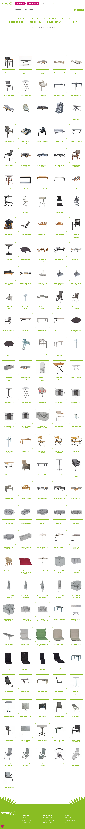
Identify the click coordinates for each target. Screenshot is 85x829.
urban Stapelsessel (59, 716)
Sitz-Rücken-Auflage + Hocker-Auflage (59, 211)
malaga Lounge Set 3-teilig (9, 283)
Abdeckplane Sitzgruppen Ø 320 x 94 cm (42, 621)
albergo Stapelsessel (9, 95)
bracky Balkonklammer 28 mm (9, 452)
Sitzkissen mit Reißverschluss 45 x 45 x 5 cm (25, 572)
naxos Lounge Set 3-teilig (25, 165)
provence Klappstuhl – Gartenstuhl (26, 211)
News (26, 9)
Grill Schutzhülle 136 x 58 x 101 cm (76, 403)
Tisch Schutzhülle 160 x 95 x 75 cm (76, 571)
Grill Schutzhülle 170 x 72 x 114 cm (26, 427)
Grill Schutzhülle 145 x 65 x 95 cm (9, 427)
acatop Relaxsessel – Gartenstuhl (42, 764)
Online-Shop (19, 3)
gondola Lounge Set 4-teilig (42, 307)
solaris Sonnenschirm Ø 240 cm (76, 331)
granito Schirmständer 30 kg (59, 283)
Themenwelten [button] (26, 7)
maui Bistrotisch (9, 188)
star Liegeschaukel (59, 764)
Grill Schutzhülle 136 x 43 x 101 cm (59, 403)
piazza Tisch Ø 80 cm (42, 740)
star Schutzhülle (42, 716)
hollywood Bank (59, 141)
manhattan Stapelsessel (76, 475)
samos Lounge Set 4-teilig (59, 165)
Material (54, 7)
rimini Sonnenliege (9, 644)
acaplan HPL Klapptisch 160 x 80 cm (25, 72)
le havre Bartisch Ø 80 (26, 402)
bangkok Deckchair (76, 188)
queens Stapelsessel (9, 141)
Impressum (67, 814)
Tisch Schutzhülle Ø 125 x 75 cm (59, 571)
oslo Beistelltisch (25, 188)
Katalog (42, 7)
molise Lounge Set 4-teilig (25, 142)
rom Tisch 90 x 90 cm (76, 95)
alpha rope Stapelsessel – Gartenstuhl (8, 331)
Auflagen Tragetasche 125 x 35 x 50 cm (26, 547)
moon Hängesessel (76, 211)
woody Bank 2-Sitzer (59, 234)
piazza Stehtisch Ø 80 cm (9, 403)
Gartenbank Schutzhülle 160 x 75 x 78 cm (8, 620)
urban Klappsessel (76, 716)
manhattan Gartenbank (42, 118)
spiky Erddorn (76, 354)
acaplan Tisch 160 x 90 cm (59, 741)
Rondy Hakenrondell (76, 426)
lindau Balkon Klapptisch (59, 378)
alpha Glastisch (25, 330)
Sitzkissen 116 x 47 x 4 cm (9, 668)
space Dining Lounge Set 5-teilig (42, 499)
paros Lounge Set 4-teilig (25, 378)
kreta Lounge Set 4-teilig (42, 260)
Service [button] (47, 7)
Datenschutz (67, 815)
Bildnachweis (68, 817)
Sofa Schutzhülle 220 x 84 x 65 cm (9, 547)
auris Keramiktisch (42, 691)
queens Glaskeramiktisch (76, 118)
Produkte (17, 7)
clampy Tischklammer (26, 354)
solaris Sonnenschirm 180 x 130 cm (25, 260)
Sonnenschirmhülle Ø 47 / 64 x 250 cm (42, 596)
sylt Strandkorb (8, 234)
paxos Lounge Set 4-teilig (59, 260)
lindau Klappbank (76, 451)
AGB (66, 819)
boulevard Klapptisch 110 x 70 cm (25, 741)
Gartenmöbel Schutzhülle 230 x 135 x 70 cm (9, 523)
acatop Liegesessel (9, 691)
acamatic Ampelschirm (59, 547)
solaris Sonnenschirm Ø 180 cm (9, 354)
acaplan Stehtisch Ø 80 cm (9, 717)
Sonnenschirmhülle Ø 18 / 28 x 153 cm (8, 596)
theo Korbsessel (25, 118)
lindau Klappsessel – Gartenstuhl (59, 452)
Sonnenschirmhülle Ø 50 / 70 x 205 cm (59, 596)
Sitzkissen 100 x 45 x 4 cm (26, 645)
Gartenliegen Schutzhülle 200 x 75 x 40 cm (26, 523)
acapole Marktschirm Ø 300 (42, 547)
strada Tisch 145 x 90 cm (25, 692)
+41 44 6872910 (29, 820)
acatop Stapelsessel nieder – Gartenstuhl (76, 741)
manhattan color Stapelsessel (42, 403)
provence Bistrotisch (42, 211)
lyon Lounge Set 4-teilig (59, 72)
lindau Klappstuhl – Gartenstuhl (42, 452)
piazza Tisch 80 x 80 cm (25, 716)
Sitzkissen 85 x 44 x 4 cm (59, 645)
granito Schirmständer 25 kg (42, 283)
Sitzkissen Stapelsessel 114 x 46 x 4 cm (25, 668)
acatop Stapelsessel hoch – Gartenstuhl (8, 764)
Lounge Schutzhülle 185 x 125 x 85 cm (42, 522)
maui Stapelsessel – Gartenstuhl (76, 165)
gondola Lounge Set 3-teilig (42, 165)
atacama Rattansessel (9, 570)
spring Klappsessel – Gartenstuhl (59, 307)
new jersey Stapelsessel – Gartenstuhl (76, 236)
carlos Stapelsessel (8, 740)
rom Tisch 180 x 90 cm (59, 95)
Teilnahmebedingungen (70, 820)
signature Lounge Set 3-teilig (59, 499)
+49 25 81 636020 (51, 820)
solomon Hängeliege (8, 211)
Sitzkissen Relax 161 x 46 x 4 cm (42, 668)
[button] (2, 826)
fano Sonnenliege (9, 118)
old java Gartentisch (42, 188)
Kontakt (31, 9)
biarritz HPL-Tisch (59, 330)
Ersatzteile (62, 7)
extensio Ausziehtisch (59, 188)
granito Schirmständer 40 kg (76, 283)
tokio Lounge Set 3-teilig (42, 72)
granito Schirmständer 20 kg (9, 307)
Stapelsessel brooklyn (42, 354)
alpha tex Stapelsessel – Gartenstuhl (76, 307)
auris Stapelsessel (59, 691)
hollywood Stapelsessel (42, 141)
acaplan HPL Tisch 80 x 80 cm (76, 620)
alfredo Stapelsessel (9, 787)
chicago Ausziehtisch (42, 475)
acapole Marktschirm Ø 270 (42, 571)
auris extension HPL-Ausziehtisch (42, 331)
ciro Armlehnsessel (25, 475)
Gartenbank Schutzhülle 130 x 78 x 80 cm (76, 596)
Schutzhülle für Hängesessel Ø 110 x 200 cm (42, 379)
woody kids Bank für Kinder (42, 235)
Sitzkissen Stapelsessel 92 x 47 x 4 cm (42, 645)
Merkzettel (80, 10)
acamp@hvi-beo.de (26, 822)
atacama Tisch (25, 451)
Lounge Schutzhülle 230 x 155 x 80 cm (76, 522)
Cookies (66, 822)
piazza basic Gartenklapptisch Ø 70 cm (76, 693)
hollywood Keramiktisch (76, 141)
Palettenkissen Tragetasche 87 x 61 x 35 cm (9, 379)
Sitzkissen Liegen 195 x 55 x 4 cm (59, 668)
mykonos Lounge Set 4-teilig (25, 283)
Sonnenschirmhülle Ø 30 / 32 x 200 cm (25, 596)
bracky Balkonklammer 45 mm (25, 307)
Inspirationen (36, 7)
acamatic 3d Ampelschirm (76, 547)
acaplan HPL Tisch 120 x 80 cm (76, 378)
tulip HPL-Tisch (9, 259)
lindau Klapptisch (9, 475)
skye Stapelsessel (59, 426)
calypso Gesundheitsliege (76, 764)
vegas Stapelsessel (8, 165)
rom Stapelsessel (42, 95)
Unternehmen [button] (18, 9)
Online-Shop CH (32, 3)
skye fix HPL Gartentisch (59, 354)
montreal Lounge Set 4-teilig (76, 72)
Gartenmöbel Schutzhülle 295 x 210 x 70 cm (42, 428)
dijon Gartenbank (9, 498)
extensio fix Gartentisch (59, 619)
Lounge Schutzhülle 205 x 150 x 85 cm (59, 522)
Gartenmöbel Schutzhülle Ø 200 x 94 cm (26, 621)
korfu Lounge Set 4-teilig (76, 260)
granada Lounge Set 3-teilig (76, 499)
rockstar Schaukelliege (26, 234)
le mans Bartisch (59, 475)
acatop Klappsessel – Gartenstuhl (25, 764)
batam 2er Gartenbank (26, 498)
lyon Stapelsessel (9, 72)
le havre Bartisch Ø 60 (26, 95)
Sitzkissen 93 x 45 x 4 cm (76, 645)
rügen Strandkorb (59, 118)
